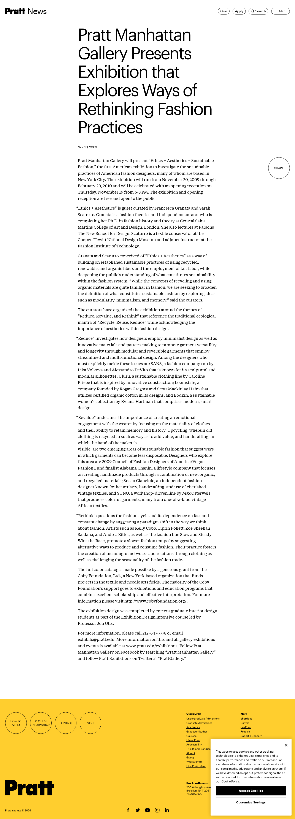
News (36, 11)
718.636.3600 (194, 793)
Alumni (190, 753)
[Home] (29, 787)
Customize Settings (251, 802)
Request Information (41, 723)
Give (223, 11)
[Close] (286, 745)
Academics (193, 727)
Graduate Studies (197, 731)
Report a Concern (251, 735)
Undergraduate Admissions (203, 718)
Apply (239, 11)
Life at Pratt (193, 740)
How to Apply (16, 723)
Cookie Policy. (231, 781)
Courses (191, 735)
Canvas (245, 722)
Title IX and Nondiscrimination (204, 748)
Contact (66, 722)
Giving (190, 757)
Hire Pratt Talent (196, 766)
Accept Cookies (251, 790)
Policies (245, 731)
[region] (251, 777)
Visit (90, 722)
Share (279, 168)
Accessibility (194, 744)
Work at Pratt (194, 761)
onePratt (246, 727)
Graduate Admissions (199, 722)
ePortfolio (246, 718)
